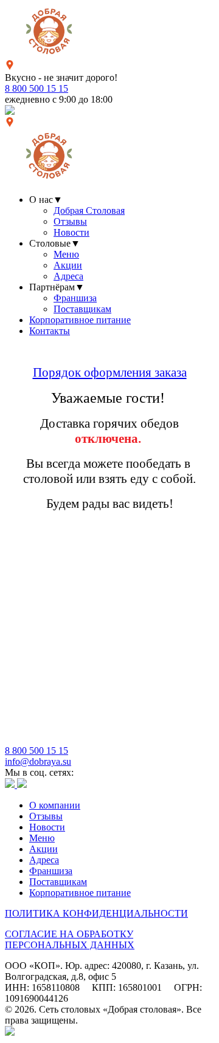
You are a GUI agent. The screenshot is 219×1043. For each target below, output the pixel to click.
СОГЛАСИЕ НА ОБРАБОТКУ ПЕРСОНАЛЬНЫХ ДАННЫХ (69, 939)
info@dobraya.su (38, 761)
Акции (68, 265)
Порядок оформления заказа (110, 372)
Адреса (68, 276)
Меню (66, 254)
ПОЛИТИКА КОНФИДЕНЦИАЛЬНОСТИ (96, 913)
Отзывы (70, 221)
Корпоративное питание (80, 320)
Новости (71, 232)
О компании (54, 805)
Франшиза (75, 298)
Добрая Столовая (89, 210)
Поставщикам (82, 309)
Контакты (49, 331)
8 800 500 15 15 (36, 88)
